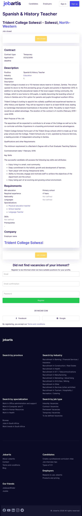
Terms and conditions (36, 324)
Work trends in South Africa (14, 426)
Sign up (75, 4)
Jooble (5, 491)
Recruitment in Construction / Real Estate (59, 366)
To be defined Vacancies (52, 416)
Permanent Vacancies (51, 409)
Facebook (22, 318)
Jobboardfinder (9, 488)
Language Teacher (16, 212)
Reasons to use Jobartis (52, 475)
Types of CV (48, 465)
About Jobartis (9, 459)
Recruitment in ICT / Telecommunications (59, 372)
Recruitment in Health (51, 369)
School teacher (15, 209)
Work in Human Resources (13, 409)
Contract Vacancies (50, 406)
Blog (4, 468)
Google (62, 318)
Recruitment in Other (51, 384)
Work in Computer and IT (13, 406)
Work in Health (8, 413)
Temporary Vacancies (51, 413)
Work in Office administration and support (20, 403)
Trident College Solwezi (23, 243)
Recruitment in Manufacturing (54, 375)
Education (27, 75)
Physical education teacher (19, 206)
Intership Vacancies (50, 403)
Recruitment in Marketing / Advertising (58, 378)
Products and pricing (51, 478)
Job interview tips (50, 462)
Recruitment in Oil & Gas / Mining (56, 381)
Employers (47, 4)
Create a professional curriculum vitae (58, 459)
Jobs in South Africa (11, 423)
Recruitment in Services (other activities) (59, 387)
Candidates (33, 4)
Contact (6, 462)
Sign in (63, 4)
